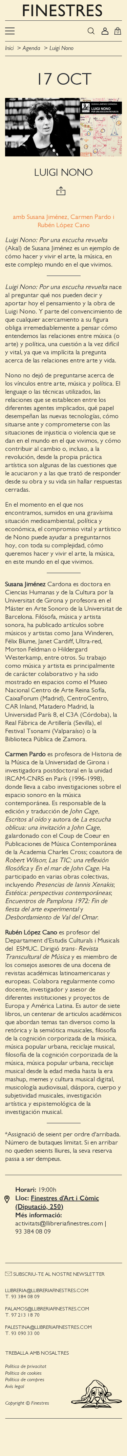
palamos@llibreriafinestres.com (47, 1308)
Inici (10, 48)
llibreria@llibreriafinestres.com (46, 1290)
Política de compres (24, 1379)
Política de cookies (23, 1373)
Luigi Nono (61, 48)
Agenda (31, 48)
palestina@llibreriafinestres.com (48, 1327)
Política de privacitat (25, 1366)
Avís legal (14, 1386)
